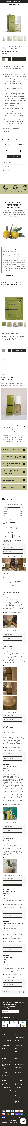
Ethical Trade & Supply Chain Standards (19, 1101)
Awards (17, 1048)
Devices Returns (6, 1045)
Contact (4, 1035)
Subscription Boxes (20, 1067)
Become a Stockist (20, 1064)
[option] (14, 23)
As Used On (18, 1072)
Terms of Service (6, 1090)
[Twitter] (2, 1018)
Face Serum (13, 44)
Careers (17, 1053)
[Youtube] (9, 1018)
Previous (20, 180)
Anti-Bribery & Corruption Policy (19, 1084)
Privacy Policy (5, 1008)
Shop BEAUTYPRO (7, 1062)
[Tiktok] (11, 1018)
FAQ (3, 1037)
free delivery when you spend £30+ (14, 1)
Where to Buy (19, 1070)
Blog (16, 1051)
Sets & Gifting (6, 1075)
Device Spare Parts (7, 1043)
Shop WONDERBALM (6, 1069)
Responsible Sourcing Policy (19, 1088)
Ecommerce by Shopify (12, 1122)
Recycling (4, 1048)
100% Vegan (18, 1043)
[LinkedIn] (14, 1018)
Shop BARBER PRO (6, 1065)
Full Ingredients (6, 162)
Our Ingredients (19, 1037)
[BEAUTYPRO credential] (5, 1022)
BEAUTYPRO (5, 44)
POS (3, 1122)
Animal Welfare (19, 1092)
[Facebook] (5, 1018)
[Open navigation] (2, 4)
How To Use (5, 166)
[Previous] (3, 23)
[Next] (24, 23)
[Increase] (9, 59)
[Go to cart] (25, 5)
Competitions (5, 1093)
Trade (16, 1062)
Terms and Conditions (5, 1084)
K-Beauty (17, 1040)
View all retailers (14, 156)
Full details (4, 365)
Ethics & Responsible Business (18, 1096)
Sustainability (18, 1045)
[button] (23, 1121)
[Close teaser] (19, 1117)
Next (25, 180)
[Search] (21, 5)
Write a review (19, 51)
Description (5, 359)
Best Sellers (5, 1073)
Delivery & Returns (7, 171)
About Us (17, 1035)
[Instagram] (7, 1018)
